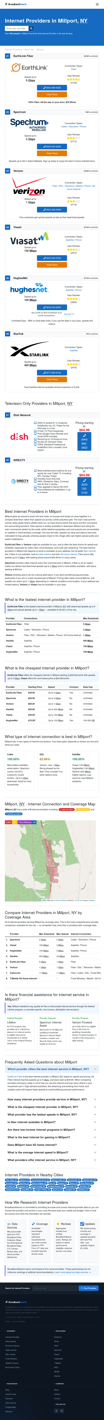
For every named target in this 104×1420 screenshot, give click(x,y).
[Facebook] (56, 1411)
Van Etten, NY (84, 1186)
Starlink (10, 640)
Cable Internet (10, 1350)
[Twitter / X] (62, 1411)
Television (73, 126)
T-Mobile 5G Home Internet (23, 978)
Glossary (8, 1398)
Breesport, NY (11, 1183)
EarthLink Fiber (14, 624)
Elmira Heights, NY (39, 1183)
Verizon (10, 635)
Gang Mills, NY (26, 1189)
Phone (83, 126)
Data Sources (10, 1402)
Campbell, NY (70, 1189)
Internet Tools (10, 1394)
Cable (64, 126)
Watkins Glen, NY (89, 1180)
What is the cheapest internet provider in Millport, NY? (43, 1107)
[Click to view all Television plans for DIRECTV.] (19, 481)
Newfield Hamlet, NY (56, 1186)
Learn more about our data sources (71, 1272)
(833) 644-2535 (53, 307)
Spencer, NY (57, 1189)
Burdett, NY (62, 1183)
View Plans (52, 94)
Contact (57, 1398)
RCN (56, 1367)
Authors (57, 1394)
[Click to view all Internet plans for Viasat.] (29, 238)
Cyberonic (15, 972)
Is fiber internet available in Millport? (32, 1122)
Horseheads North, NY (40, 1180)
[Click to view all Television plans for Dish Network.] (19, 436)
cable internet (44, 554)
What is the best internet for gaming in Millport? (39, 1137)
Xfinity (56, 1341)
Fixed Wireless (25, 822)
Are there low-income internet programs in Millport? (41, 1130)
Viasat (9, 646)
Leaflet (44, 900)
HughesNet (12, 651)
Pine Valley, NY (11, 1180)
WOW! (56, 1371)
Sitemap (8, 1411)
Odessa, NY (24, 1180)
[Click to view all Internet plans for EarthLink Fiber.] (29, 67)
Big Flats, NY (24, 1183)
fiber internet (90, 550)
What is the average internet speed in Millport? (38, 1152)
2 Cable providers (67, 809)
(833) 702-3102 (84, 488)
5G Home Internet (12, 1345)
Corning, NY (10, 1186)
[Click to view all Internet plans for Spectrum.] (29, 124)
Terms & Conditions (18, 1321)
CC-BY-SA (78, 900)
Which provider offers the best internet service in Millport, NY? (48, 1069)
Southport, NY (23, 1186)
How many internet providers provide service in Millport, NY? (47, 1099)
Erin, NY (52, 1183)
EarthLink (58, 1337)
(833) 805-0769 (53, 258)
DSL (61, 185)
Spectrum (11, 629)
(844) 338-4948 (53, 209)
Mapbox (92, 900)
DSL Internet (10, 1354)
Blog (7, 1389)
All (34, 822)
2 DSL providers (83, 809)
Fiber (73, 69)
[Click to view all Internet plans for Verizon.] (29, 185)
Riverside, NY (71, 1186)
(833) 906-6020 (53, 87)
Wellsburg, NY (83, 1189)
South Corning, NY (38, 1186)
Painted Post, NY (12, 1189)
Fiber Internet (10, 1341)
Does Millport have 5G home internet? (32, 1145)
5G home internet (69, 554)
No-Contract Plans (12, 1367)
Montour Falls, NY (58, 1180)
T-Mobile (57, 1363)
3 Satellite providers (13, 814)
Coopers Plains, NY (42, 1189)
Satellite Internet (11, 1363)
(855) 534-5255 (53, 146)
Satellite (70, 239)
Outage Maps (10, 1407)
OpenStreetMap (60, 900)
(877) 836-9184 (53, 372)
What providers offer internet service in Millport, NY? (42, 1160)
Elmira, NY (74, 1183)
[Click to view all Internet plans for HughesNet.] (29, 288)
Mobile (79, 185)
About (56, 1389)
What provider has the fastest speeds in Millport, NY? (42, 1114)
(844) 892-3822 (84, 443)
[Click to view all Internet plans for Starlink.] (29, 348)
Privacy (7, 1321)
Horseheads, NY (74, 1180)
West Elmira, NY (86, 1183)
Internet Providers (12, 1337)
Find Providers (90, 1288)
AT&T (56, 1345)
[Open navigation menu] (97, 4)
